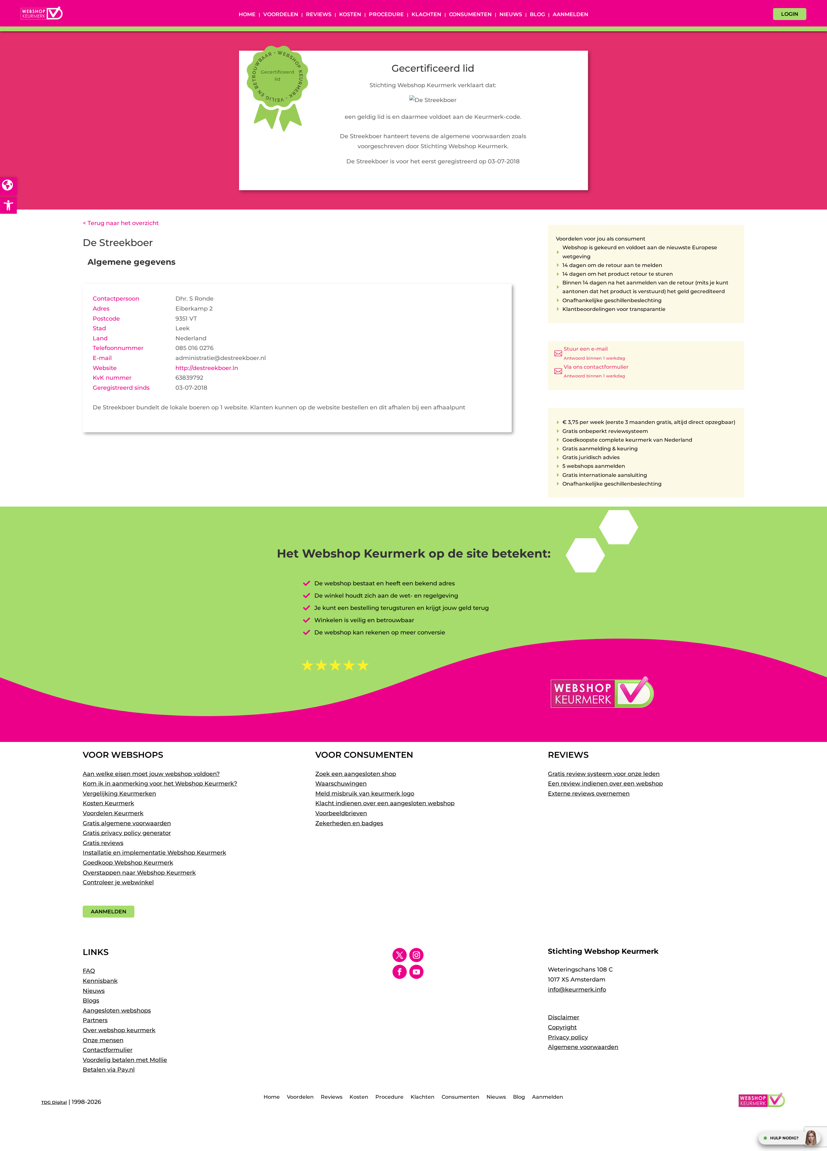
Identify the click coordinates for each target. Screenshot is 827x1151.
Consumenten (470, 14)
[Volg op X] (400, 955)
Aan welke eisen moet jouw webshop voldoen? (151, 773)
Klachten (426, 14)
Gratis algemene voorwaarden (127, 823)
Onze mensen (103, 1040)
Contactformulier (107, 1049)
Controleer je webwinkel (118, 882)
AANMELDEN (108, 912)
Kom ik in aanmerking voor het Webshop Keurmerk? (160, 783)
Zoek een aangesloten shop (355, 773)
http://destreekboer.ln (206, 368)
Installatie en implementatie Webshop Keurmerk (154, 852)
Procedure (386, 14)
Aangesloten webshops (117, 1010)
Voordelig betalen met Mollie (125, 1060)
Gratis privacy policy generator (127, 833)
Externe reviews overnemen (589, 793)
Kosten (350, 14)
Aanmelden (570, 14)
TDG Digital (54, 1102)
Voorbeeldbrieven (341, 813)
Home (247, 14)
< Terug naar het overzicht (121, 223)
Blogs (91, 1000)
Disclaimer (563, 1017)
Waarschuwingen (341, 783)
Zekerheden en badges (349, 823)
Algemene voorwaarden (583, 1047)
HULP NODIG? (784, 1138)
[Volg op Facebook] (400, 972)
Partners (95, 1020)
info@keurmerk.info (577, 989)
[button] (8, 205)
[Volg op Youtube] (416, 972)
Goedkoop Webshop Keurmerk (128, 862)
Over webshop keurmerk (119, 1030)
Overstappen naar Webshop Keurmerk (139, 872)
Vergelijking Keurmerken (119, 793)
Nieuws (510, 14)
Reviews (318, 14)
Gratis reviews (103, 843)
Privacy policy (568, 1037)
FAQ (89, 970)
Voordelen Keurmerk (113, 813)
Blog (537, 14)
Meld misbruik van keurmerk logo (364, 793)
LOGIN (789, 14)
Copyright (562, 1027)
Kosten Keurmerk (108, 803)
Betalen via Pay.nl (109, 1069)
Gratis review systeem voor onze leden (604, 773)
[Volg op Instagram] (416, 955)
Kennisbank (100, 980)
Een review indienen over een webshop (605, 783)
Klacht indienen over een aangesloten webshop (385, 803)
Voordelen (280, 14)
